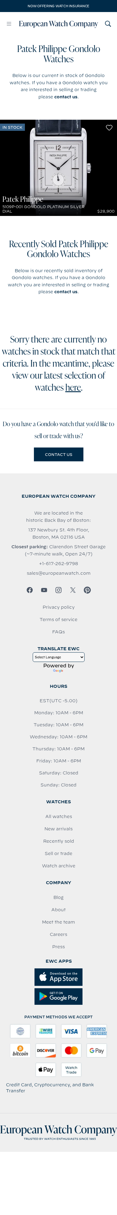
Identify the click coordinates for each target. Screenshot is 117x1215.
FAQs (58, 631)
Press (58, 946)
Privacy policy (59, 607)
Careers (58, 934)
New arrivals (58, 828)
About (58, 909)
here (73, 388)
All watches (58, 816)
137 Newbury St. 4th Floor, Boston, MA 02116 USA (58, 534)
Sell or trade (58, 853)
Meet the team (58, 922)
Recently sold (58, 841)
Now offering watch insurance (58, 6)
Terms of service (58, 619)
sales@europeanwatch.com (59, 573)
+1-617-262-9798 (58, 563)
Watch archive (58, 865)
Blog (58, 897)
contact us (65, 96)
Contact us (58, 454)
